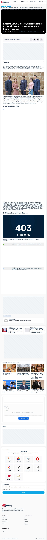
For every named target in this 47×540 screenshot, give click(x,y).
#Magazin (18, 39)
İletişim (36, 538)
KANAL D (26, 521)
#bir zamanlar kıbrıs (7, 315)
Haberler (4, 523)
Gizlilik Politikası (42, 538)
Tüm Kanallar (5, 521)
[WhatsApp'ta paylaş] (37, 39)
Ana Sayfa (3, 6)
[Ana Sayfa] (5, 1)
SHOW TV (26, 519)
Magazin (9, 6)
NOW (25, 523)
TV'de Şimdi (4, 519)
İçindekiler (6, 62)
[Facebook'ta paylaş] (34, 39)
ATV (25, 517)
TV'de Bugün (4, 517)
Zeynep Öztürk (8, 31)
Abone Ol (23, 492)
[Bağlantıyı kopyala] (41, 39)
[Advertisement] (23, 51)
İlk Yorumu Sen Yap (23, 418)
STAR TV (26, 524)
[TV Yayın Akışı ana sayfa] (7, 505)
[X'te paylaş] (31, 39)
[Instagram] (3, 531)
